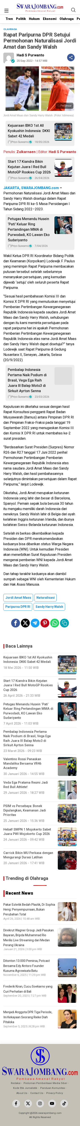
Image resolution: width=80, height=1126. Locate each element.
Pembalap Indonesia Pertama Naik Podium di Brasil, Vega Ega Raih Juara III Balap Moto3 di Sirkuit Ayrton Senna (27, 380)
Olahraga (67, 19)
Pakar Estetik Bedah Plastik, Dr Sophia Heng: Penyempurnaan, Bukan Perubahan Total (29, 909)
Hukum (34, 19)
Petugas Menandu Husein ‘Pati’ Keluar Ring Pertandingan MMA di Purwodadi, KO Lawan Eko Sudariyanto (29, 229)
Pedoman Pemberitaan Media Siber (45, 1083)
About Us (21, 1093)
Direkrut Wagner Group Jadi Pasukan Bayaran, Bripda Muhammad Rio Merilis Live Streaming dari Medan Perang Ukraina (28, 938)
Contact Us (36, 1093)
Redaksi (15, 1083)
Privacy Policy (54, 1093)
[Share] (71, 57)
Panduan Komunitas (52, 1088)
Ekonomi (49, 19)
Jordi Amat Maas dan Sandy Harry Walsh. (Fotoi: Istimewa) (38, 115)
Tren (9, 19)
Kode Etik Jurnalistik (25, 1088)
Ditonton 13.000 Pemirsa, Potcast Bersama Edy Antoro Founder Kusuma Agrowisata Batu (26, 966)
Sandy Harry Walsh (49, 606)
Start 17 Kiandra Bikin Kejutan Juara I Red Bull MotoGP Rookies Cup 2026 (29, 167)
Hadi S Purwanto (30, 55)
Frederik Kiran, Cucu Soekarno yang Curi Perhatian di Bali (27, 989)
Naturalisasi (45, 597)
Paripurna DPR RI (17, 606)
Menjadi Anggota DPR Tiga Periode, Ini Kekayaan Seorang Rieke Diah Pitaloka (27, 1017)
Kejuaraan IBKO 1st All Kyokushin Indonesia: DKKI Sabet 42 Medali (29, 131)
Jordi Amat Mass (18, 597)
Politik (21, 19)
